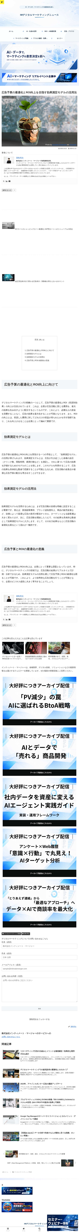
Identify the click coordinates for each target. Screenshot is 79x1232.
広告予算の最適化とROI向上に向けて (40, 350)
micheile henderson (59, 145)
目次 (36, 340)
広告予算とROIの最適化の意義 (38, 360)
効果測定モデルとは (34, 354)
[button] (73, 646)
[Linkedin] (7, 181)
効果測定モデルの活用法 (36, 357)
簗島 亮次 (26, 933)
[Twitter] (4, 181)
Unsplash (72, 145)
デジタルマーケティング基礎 (12, 933)
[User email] (9, 181)
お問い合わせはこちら (11, 1037)
